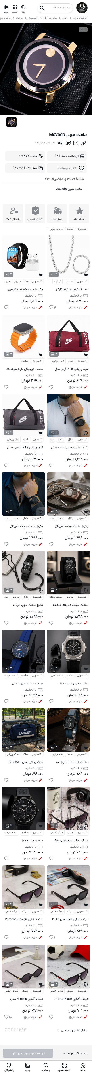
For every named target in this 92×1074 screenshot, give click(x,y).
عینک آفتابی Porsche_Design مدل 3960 (24, 920)
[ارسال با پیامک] (68, 144)
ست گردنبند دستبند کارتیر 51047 (72, 290)
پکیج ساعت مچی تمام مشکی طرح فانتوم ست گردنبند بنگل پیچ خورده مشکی (69, 448)
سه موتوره (57, 754)
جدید (65, 18)
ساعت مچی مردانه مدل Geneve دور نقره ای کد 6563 (69, 684)
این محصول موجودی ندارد (28, 1053)
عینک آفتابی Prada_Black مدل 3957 (71, 1000)
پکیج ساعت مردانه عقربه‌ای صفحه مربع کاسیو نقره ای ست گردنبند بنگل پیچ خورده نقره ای (69, 527)
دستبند (69, 282)
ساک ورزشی (13, 754)
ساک (25, 754)
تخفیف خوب (80, 18)
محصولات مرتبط (76, 1053)
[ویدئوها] (6, 7)
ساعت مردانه (47, 518)
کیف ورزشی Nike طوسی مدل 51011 (25, 448)
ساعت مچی (47, 440)
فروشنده (67, 156)
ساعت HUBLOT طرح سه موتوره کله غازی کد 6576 (72, 763)
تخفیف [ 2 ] (50, 18)
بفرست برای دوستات (45, 143)
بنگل (70, 440)
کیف (70, 361)
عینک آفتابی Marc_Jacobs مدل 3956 (70, 841)
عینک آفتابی (56, 833)
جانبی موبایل (21, 282)
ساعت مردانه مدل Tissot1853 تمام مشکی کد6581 (27, 841)
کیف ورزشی (58, 361)
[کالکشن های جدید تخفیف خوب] (14, 7)
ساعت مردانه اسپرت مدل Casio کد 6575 (27, 684)
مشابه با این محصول (74, 1030)
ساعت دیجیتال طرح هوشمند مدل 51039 (24, 370)
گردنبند (57, 282)
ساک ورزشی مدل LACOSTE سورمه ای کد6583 (25, 763)
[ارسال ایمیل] (76, 144)
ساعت (20, 18)
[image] (11, 122)
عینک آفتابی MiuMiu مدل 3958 (26, 1000)
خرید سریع (30, 307)
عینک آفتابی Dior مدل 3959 (70, 919)
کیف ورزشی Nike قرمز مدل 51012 (71, 370)
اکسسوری (33, 18)
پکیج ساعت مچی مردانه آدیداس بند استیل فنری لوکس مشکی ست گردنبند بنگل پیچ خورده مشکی (24, 606)
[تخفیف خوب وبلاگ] (23, 7)
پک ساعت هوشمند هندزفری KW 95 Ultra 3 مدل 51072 (25, 290)
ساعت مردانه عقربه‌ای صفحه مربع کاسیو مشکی (70, 606)
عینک (70, 833)
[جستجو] (42, 7)
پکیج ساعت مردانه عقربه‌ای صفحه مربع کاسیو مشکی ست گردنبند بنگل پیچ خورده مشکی (24, 527)
